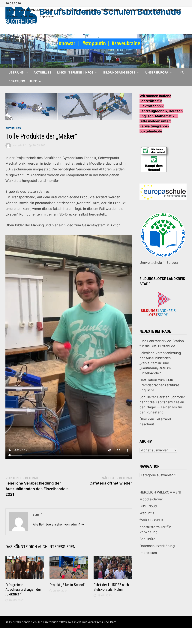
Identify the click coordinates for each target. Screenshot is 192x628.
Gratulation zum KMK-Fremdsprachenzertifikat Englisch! (159, 385)
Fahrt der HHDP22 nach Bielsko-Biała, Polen (111, 587)
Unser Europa (156, 72)
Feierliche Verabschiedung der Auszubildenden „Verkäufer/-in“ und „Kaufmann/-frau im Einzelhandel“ (160, 363)
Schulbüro (175, 9)
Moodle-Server (53, 9)
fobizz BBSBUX (110, 9)
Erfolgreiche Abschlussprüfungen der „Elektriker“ (23, 589)
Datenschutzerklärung (21, 16)
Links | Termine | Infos (75, 72)
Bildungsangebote (119, 72)
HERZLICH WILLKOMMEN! (23, 9)
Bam (113, 622)
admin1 (22, 145)
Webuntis (91, 9)
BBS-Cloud (74, 9)
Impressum (47, 16)
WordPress (95, 622)
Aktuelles (42, 72)
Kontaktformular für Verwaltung (144, 9)
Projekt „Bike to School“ (67, 585)
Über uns (16, 72)
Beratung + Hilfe (22, 81)
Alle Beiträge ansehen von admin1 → (58, 524)
